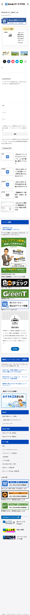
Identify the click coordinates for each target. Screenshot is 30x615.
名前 (3, 105)
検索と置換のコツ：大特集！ (10, 416)
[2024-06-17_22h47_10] (17, 61)
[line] (21, 61)
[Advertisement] (15, 555)
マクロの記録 (5, 460)
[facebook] (8, 61)
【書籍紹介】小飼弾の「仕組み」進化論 (20, 195)
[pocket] (13, 61)
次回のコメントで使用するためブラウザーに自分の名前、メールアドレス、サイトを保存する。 (14, 128)
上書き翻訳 (5, 456)
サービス (26, 614)
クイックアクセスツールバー (10, 449)
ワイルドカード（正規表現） (10, 453)
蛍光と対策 (20, 530)
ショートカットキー (7, 423)
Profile (15, 349)
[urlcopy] (25, 61)
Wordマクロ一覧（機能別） (9, 436)
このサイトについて (10, 614)
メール (4, 112)
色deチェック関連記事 (8, 467)
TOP (3, 614)
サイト (4, 119)
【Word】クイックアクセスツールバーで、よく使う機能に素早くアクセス (21, 159)
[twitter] (4, 61)
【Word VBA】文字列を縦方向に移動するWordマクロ (21, 184)
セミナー (20, 614)
